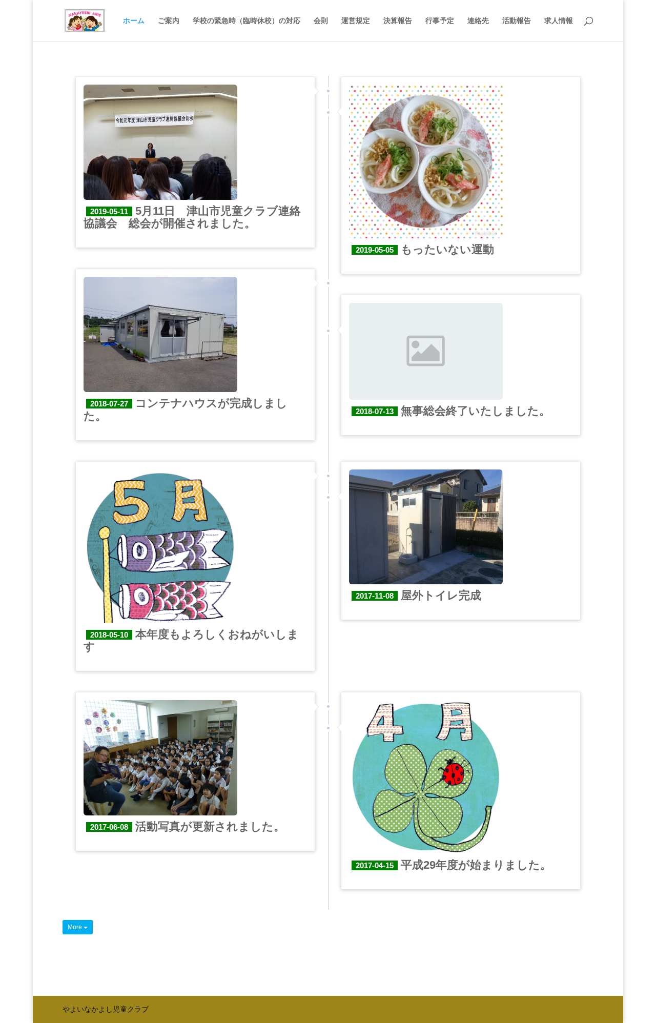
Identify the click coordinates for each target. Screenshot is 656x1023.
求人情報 (558, 21)
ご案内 (168, 21)
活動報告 (516, 21)
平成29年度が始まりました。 (453, 864)
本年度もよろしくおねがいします (191, 640)
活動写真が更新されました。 (187, 826)
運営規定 (355, 21)
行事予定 (439, 21)
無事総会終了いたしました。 (453, 410)
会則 (321, 21)
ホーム (134, 21)
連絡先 (478, 21)
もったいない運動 (425, 249)
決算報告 (397, 21)
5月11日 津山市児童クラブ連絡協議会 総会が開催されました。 (192, 217)
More (76, 927)
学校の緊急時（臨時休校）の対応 (246, 21)
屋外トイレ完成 (418, 595)
